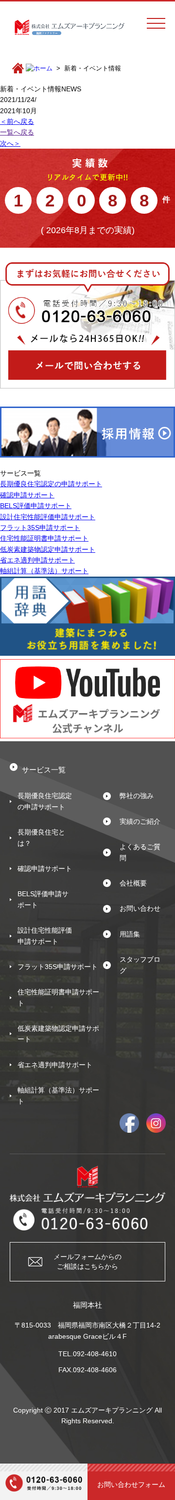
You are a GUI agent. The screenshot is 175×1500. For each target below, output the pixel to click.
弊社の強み (137, 796)
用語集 (130, 934)
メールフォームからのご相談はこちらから (87, 1261)
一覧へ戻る (17, 132)
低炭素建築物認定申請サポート (47, 549)
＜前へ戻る (17, 121)
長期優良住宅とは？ (41, 837)
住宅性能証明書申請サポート (44, 538)
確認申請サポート (27, 495)
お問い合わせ (140, 908)
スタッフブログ (140, 964)
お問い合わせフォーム (131, 1484)
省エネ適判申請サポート (37, 560)
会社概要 (133, 883)
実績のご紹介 (140, 821)
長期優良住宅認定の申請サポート (51, 484)
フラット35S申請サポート (40, 527)
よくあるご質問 (140, 852)
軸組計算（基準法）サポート (44, 571)
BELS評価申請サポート (35, 506)
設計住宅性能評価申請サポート (47, 517)
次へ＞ (10, 143)
